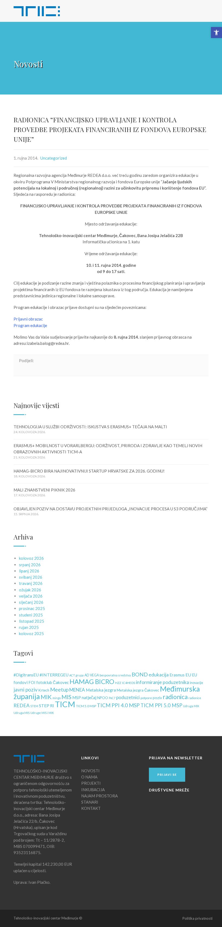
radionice (194, 698)
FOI (31, 682)
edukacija (159, 674)
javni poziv (26, 689)
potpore (146, 698)
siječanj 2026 (31, 602)
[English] (182, 10)
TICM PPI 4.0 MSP (118, 705)
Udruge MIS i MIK (42, 712)
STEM (34, 706)
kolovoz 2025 (31, 633)
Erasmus (177, 675)
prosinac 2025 (32, 608)
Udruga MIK (191, 706)
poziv (157, 697)
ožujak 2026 (30, 589)
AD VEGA (91, 675)
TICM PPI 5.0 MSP (161, 705)
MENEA (77, 690)
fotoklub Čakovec (52, 682)
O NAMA (89, 776)
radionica (175, 696)
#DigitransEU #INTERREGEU (41, 674)
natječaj (89, 697)
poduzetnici (128, 697)
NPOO (102, 698)
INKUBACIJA (93, 789)
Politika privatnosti (197, 918)
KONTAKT (91, 808)
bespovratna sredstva (115, 675)
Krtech (43, 690)
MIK (46, 696)
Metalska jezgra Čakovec (138, 690)
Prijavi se (167, 775)
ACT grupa (76, 675)
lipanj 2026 (29, 570)
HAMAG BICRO (92, 681)
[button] (216, 32)
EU (188, 674)
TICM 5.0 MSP (86, 706)
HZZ (118, 683)
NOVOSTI (90, 770)
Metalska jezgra (101, 689)
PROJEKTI (91, 783)
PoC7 (112, 698)
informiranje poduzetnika (162, 682)
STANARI (89, 802)
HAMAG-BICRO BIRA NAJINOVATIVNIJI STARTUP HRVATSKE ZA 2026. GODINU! (89, 470)
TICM (65, 704)
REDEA (22, 705)
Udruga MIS (22, 712)
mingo (57, 698)
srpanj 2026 (30, 564)
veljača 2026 (31, 596)
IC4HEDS (128, 683)
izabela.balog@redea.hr (48, 343)
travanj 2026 (31, 583)
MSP (76, 697)
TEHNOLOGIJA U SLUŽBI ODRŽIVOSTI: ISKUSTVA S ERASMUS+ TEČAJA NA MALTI (90, 426)
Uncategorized (53, 158)
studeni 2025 (31, 614)
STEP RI (46, 705)
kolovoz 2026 (31, 558)
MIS (66, 696)
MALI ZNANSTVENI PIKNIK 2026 (44, 489)
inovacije (196, 683)
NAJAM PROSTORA (99, 795)
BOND (140, 674)
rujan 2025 (29, 627)
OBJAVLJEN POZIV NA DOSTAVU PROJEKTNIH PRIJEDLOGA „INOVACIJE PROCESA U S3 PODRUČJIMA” (110, 508)
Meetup (59, 689)
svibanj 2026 (30, 577)
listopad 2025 (31, 621)
